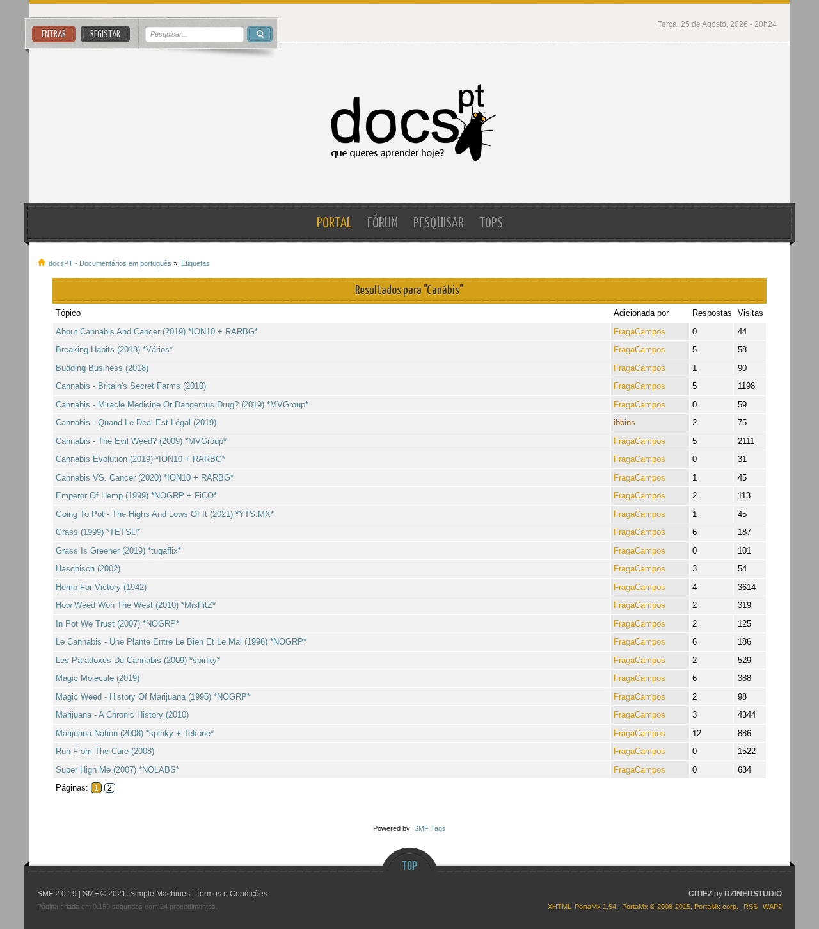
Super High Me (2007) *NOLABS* (117, 770)
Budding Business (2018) (102, 368)
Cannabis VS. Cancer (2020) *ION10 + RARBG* (145, 477)
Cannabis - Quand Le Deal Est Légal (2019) (136, 422)
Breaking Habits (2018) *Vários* (114, 349)
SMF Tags (430, 828)
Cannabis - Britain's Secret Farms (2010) (131, 386)
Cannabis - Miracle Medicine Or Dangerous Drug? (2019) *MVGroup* (182, 404)
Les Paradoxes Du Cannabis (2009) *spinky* (138, 660)
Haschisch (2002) (88, 568)
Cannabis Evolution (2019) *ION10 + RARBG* (140, 459)
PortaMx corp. (716, 906)
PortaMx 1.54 (595, 906)
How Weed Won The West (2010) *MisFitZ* (136, 605)
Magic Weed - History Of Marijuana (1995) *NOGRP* (153, 697)
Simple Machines (160, 893)
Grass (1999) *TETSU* (98, 532)
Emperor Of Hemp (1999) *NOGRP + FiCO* (136, 495)
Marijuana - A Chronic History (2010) (122, 714)
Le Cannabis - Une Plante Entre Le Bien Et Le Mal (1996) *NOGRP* (181, 641)
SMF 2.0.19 (57, 893)
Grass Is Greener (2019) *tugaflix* (118, 550)
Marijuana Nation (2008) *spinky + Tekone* (135, 733)
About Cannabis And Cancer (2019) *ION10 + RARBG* (157, 331)
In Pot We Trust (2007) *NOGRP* (117, 624)
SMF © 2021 (104, 893)
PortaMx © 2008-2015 (656, 906)
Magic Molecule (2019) (97, 678)
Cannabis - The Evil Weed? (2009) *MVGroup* (141, 441)
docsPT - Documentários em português (410, 122)
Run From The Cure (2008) (105, 751)
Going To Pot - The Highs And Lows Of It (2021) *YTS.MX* (165, 514)
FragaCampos (639, 331)
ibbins (624, 422)
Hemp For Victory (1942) (101, 587)
